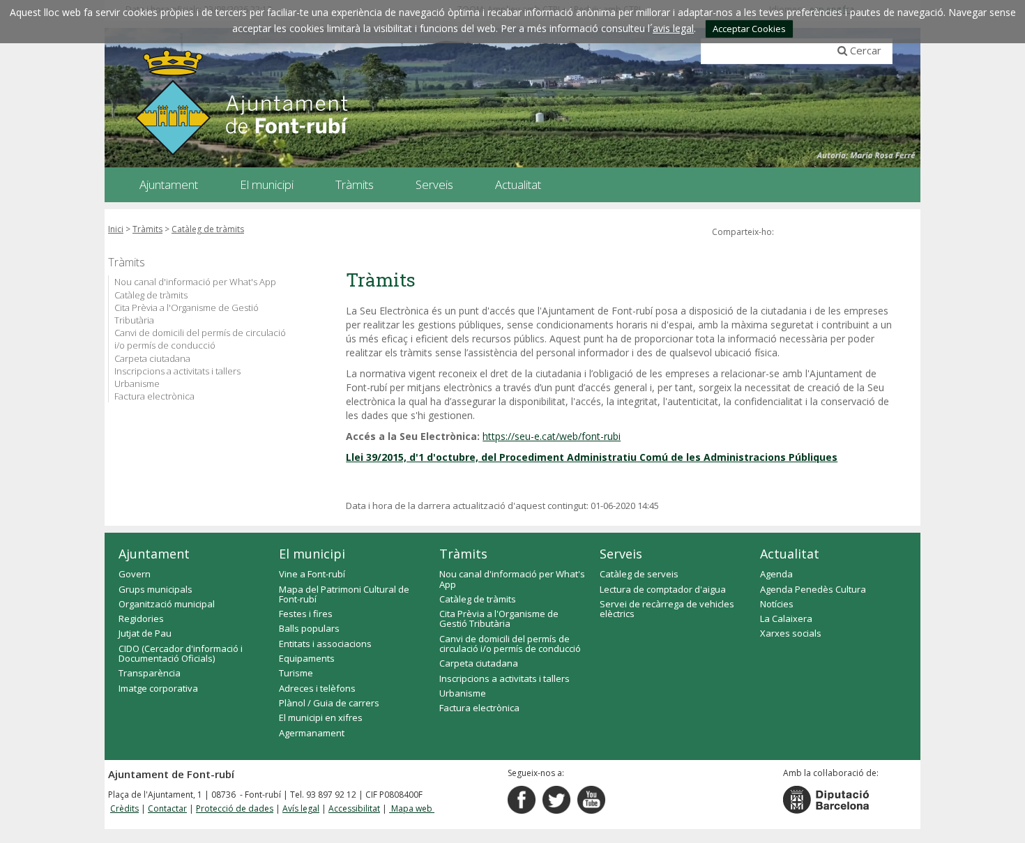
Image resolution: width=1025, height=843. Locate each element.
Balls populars (309, 628)
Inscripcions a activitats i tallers (177, 371)
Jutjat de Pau (145, 633)
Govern (135, 574)
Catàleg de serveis (639, 574)
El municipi (312, 553)
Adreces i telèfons (317, 688)
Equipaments (307, 658)
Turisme (296, 673)
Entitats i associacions (325, 643)
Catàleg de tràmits (208, 229)
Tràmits (147, 229)
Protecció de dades (234, 808)
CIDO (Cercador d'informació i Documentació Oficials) (181, 653)
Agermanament (311, 733)
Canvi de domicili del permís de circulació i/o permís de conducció (200, 338)
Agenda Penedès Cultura (813, 589)
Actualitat (789, 553)
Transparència (150, 673)
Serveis (621, 553)
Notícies (777, 604)
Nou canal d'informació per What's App (195, 281)
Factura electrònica (154, 396)
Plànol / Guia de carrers (329, 703)
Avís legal (300, 808)
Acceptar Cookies (749, 28)
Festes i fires (306, 613)
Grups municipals (155, 589)
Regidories (141, 618)
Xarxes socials (790, 633)
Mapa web (411, 808)
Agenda (776, 574)
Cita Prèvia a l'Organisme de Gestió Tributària (186, 313)
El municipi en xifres (321, 717)
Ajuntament (154, 553)
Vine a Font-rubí (312, 574)
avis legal (673, 28)
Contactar (167, 808)
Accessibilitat (354, 808)
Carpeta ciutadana (152, 358)
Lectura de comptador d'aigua (663, 589)
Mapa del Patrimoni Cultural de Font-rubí (344, 594)
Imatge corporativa (158, 688)
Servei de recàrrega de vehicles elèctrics (667, 609)
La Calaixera (786, 618)
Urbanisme (137, 383)
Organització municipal (167, 604)
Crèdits (124, 808)
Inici (115, 229)
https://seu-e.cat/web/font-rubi (552, 436)
